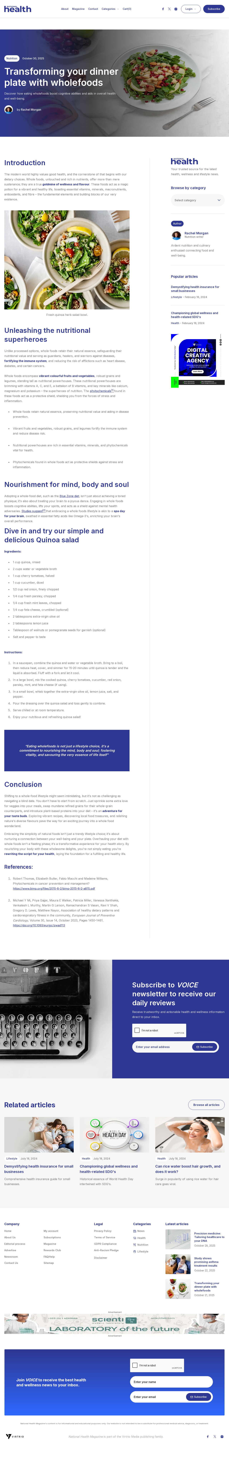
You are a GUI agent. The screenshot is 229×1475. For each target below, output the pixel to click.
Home (7, 1230)
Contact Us (11, 1262)
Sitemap (49, 1262)
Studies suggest (33, 511)
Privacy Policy (102, 1230)
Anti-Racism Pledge (106, 1250)
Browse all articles (206, 1105)
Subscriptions (52, 1237)
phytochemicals (102, 391)
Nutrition (11, 58)
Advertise (10, 1250)
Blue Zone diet (69, 496)
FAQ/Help (49, 1256)
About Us (10, 1237)
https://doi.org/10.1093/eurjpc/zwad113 (39, 925)
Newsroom (11, 1256)
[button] (110, 9)
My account (51, 1230)
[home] (17, 9)
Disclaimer (100, 1257)
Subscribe (214, 8)
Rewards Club (52, 1250)
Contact (93, 9)
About (65, 9)
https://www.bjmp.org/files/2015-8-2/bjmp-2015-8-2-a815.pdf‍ (54, 888)
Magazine (78, 9)
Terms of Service (104, 1237)
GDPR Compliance (105, 1243)
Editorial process (14, 1243)
